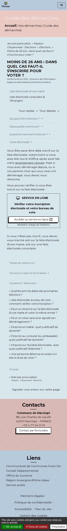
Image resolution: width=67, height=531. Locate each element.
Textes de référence (21, 262)
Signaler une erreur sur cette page (36, 389)
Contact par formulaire (33, 430)
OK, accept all (13, 526)
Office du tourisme (19, 475)
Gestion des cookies (33, 515)
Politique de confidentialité (33, 502)
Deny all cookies (37, 526)
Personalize (58, 526)
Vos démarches (29, 25)
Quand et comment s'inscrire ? (29, 134)
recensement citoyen (30, 162)
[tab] (33, 91)
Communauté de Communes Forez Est (33, 466)
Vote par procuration (24, 377)
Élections (45, 47)
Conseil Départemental (22, 470)
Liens (34, 458)
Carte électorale (20, 142)
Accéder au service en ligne (33, 219)
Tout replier (28, 110)
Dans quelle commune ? (25, 126)
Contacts (33, 405)
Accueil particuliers (19, 43)
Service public (16, 485)
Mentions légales (32, 495)
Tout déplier (49, 110)
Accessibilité (23, 509)
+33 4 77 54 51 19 (33, 425)
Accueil (10, 25)
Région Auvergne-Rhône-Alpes (27, 480)
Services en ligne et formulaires (28, 273)
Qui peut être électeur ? (25, 118)
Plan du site (43, 509)
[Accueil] (6, 5)
